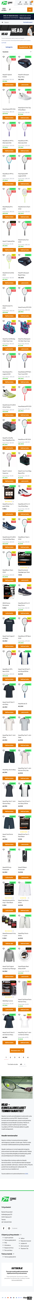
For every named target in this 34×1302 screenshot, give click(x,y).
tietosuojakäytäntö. (17, 1280)
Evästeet (14, 1228)
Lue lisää (3, 42)
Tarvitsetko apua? (28, 22)
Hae (30, 9)
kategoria (9, 47)
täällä (26, 1173)
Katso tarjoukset (25, 18)
